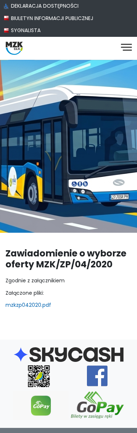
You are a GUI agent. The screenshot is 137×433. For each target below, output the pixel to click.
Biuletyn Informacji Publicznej (52, 18)
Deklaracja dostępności (45, 5)
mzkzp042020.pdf (28, 305)
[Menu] (126, 48)
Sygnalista (26, 30)
